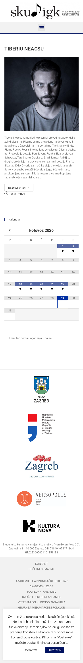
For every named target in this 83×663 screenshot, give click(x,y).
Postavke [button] (31, 649)
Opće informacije (41, 569)
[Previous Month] (9, 230)
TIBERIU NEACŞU (24, 49)
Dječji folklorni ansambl (41, 597)
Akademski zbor (41, 586)
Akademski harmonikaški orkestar (42, 581)
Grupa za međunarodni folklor (41, 607)
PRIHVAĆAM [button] (55, 649)
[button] (41, 27)
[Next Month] (73, 230)
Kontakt (41, 563)
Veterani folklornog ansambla (41, 602)
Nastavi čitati (20, 186)
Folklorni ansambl (41, 591)
